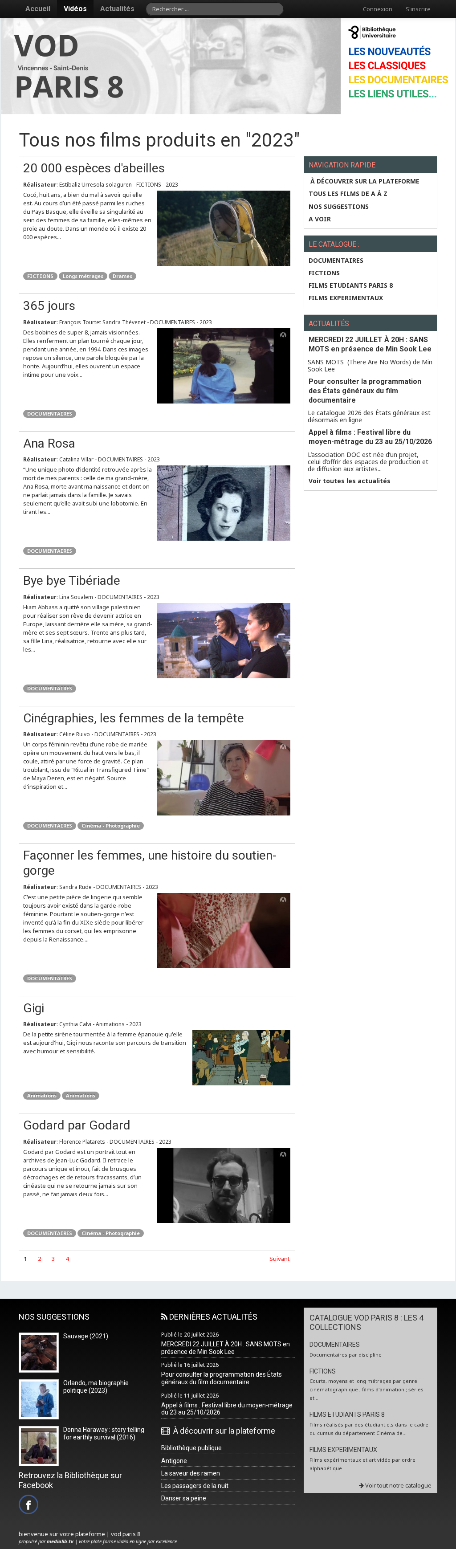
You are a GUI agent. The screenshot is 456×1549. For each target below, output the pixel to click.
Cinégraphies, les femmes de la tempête (133, 718)
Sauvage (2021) (85, 1336)
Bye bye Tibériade (71, 580)
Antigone (174, 1460)
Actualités (117, 8)
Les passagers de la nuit (194, 1485)
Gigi (33, 1008)
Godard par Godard (76, 1125)
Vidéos (75, 8)
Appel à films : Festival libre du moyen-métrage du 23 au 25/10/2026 (370, 437)
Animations (42, 1095)
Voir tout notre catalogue (398, 1485)
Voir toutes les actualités (350, 481)
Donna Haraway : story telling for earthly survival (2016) (103, 1433)
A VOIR (320, 219)
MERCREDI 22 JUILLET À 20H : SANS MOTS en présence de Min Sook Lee (370, 344)
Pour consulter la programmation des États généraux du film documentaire (365, 390)
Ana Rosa (49, 443)
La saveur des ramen (190, 1473)
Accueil (37, 8)
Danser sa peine (183, 1498)
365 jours (49, 305)
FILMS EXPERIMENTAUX (346, 298)
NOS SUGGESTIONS (339, 207)
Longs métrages (83, 276)
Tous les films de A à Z (348, 194)
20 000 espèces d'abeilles (94, 168)
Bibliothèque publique (191, 1447)
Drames (122, 276)
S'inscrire (418, 9)
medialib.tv (60, 1541)
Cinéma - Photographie (110, 825)
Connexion (377, 9)
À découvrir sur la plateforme (364, 181)
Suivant (279, 1259)
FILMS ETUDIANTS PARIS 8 (351, 285)
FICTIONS (40, 276)
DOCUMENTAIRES (49, 413)
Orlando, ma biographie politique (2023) (96, 1386)
